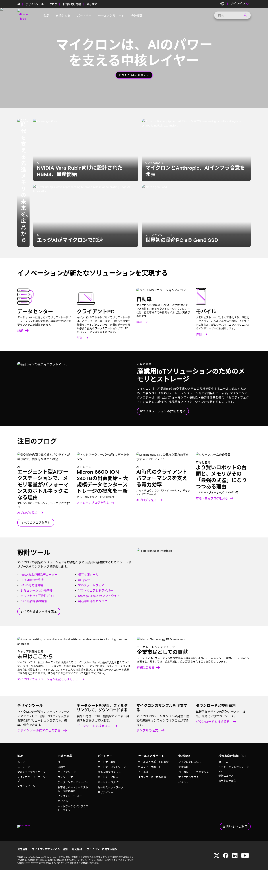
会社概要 (137, 15)
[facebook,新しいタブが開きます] (225, 855)
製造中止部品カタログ (92, 601)
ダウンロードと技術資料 (213, 721)
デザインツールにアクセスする (39, 730)
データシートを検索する (94, 725)
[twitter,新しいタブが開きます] (216, 855)
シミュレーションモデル (37, 590)
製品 (46, 15)
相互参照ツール (88, 574)
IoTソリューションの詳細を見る (163, 411)
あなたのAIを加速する (134, 75)
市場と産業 (63, 15)
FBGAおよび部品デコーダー (39, 574)
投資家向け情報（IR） (232, 756)
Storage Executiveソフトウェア (99, 595)
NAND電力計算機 (32, 585)
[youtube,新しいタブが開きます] (245, 855)
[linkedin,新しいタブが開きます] (235, 855)
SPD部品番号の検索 (34, 601)
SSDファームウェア (91, 585)
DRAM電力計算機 (32, 580)
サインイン (240, 4)
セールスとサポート (111, 15)
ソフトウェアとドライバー (95, 590)
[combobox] (231, 15)
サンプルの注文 (147, 730)
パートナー (84, 15)
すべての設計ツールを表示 (38, 611)
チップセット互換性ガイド (38, 595)
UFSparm (84, 580)
